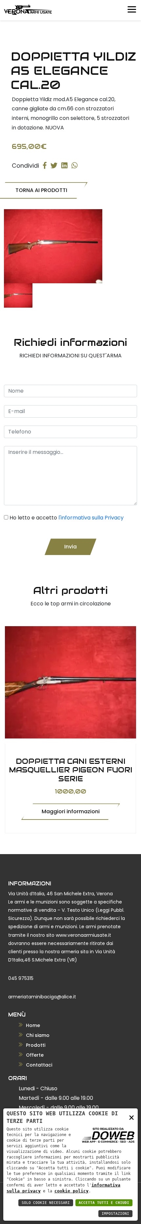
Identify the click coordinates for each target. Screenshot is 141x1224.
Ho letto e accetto (67, 517)
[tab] (18, 295)
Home (32, 1025)
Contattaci (38, 1065)
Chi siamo (37, 1035)
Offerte (34, 1055)
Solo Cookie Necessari (46, 1203)
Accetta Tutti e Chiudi (104, 1203)
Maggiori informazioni (71, 811)
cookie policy (71, 1190)
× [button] (131, 1117)
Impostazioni (115, 1213)
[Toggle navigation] (130, 8)
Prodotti (35, 1045)
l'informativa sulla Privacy (91, 517)
